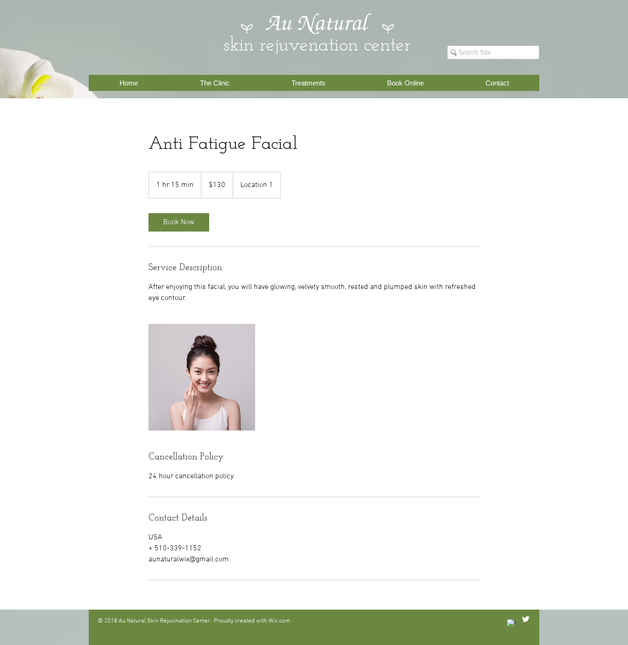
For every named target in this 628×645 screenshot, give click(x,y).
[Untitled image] (201, 377)
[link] (178, 222)
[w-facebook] (511, 623)
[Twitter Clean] (525, 619)
